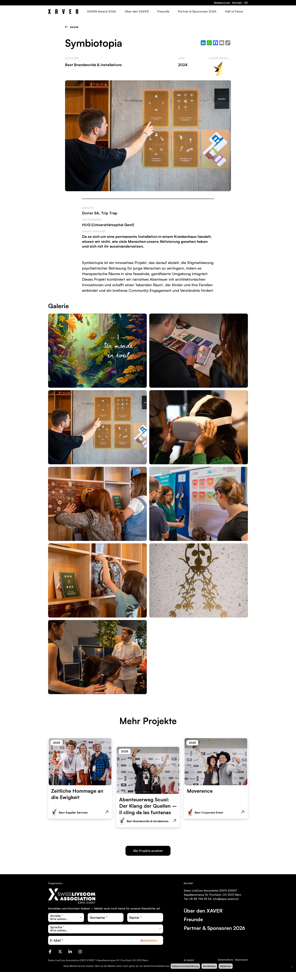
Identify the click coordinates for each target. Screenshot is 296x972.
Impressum (241, 959)
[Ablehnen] (292, 966)
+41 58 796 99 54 (199, 898)
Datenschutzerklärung (185, 966)
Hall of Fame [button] (234, 11)
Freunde (163, 11)
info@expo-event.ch (225, 898)
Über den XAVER (137, 11)
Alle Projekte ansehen (148, 851)
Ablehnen (225, 966)
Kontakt (237, 2)
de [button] (246, 2)
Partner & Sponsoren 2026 (197, 11)
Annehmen (209, 966)
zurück (73, 27)
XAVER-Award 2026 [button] (101, 11)
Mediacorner (222, 2)
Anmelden (149, 940)
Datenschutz (225, 959)
